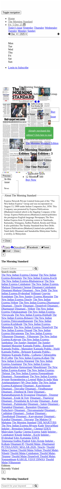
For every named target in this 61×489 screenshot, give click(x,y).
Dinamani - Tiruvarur (22, 419)
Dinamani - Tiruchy (11, 305)
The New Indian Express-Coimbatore (28, 283)
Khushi (18, 434)
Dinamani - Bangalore (25, 407)
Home (11, 18)
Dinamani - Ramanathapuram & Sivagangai (23, 393)
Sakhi (44, 431)
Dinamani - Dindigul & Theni (17, 391)
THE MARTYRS (46, 422)
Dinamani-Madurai (11, 290)
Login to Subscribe (18, 67)
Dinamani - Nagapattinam (15, 376)
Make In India (44, 379)
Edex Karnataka (22, 437)
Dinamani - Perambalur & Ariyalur (19, 401)
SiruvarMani (51, 425)
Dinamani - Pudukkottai (14, 404)
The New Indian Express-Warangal (27, 359)
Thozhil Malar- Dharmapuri (40, 444)
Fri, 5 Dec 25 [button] (15, 24)
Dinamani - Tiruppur (47, 394)
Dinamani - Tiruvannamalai (29, 410)
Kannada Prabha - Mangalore (17, 348)
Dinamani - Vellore (25, 308)
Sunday (31, 30)
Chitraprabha (49, 354)
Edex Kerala (37, 440)
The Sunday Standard (25, 342)
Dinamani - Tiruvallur (13, 388)
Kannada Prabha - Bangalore (38, 345)
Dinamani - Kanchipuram (36, 385)
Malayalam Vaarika (11, 431)
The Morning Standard (24, 422)
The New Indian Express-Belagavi (29, 316)
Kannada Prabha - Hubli (47, 348)
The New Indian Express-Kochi (40, 278)
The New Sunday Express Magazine (33, 296)
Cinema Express (31, 431)
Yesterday (28, 27)
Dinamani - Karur (48, 401)
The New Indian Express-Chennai (19, 274)
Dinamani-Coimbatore (44, 287)
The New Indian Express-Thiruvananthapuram (26, 319)
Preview (7, 176)
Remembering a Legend (23, 379)
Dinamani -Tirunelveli (35, 305)
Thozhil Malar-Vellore (30, 450)
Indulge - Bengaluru (12, 428)
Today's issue (15, 27)
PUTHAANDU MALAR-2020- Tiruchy (23, 447)
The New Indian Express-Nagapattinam (32, 373)
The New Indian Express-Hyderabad (29, 292)
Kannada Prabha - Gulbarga (27, 354)
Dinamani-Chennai (21, 287)
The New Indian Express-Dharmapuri (39, 302)
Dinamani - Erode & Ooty (15, 397)
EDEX (47, 428)
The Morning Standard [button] (20, 21)
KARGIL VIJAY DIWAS (31, 459)
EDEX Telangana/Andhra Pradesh (20, 439)
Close (16, 251)
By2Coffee (7, 357)
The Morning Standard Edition (42, 143)
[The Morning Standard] (30, 5)
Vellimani (36, 293)
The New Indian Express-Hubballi (33, 314)
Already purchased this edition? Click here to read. (39, 132)
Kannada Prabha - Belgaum (16, 351)
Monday (22, 30)
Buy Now (31, 179)
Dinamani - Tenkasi (23, 413)
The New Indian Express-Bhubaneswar (22, 281)
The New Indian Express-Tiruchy (29, 298)
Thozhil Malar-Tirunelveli (25, 456)
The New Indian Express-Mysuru (19, 425)
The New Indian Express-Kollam (31, 357)
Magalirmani (40, 367)
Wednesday (51, 27)
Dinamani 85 (17, 444)
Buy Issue (53, 114)
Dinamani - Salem (37, 404)
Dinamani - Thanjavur (42, 397)
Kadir (41, 425)
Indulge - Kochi (31, 434)
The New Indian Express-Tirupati (29, 329)
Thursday (39, 27)
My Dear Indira (29, 382)
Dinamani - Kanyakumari (29, 416)
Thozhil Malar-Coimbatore (24, 453)
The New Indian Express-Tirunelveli (33, 327)
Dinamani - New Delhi (34, 290)
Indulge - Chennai (33, 428)
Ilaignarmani (26, 367)
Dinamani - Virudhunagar (39, 388)
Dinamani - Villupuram (26, 336)
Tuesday (12, 30)
